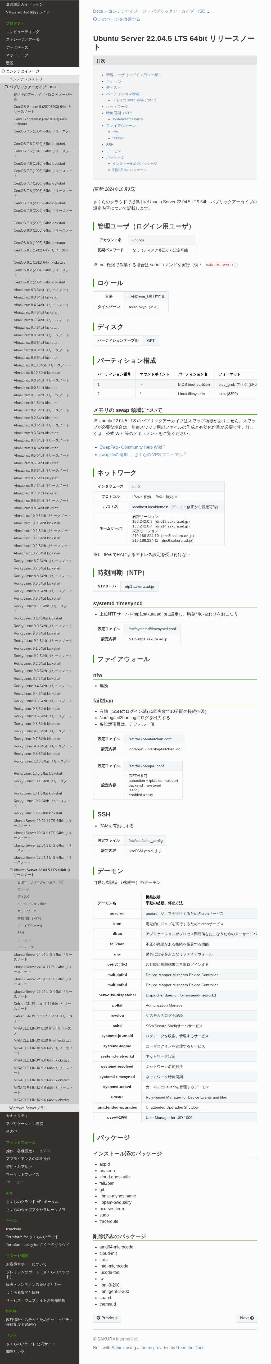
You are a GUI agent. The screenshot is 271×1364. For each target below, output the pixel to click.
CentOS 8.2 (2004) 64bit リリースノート (43, 272)
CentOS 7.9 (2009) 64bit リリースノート (43, 213)
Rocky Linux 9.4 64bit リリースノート (43, 686)
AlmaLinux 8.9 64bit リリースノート (41, 350)
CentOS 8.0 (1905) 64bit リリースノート (43, 232)
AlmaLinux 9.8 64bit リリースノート (41, 501)
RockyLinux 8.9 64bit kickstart (37, 598)
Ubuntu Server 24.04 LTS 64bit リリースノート (43, 957)
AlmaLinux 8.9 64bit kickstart (36, 358)
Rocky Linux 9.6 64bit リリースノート (43, 716)
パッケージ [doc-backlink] (113, 1137)
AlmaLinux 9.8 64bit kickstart (36, 508)
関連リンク (15, 1351)
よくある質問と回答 (22, 1292)
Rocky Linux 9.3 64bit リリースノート (43, 671)
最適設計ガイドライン (24, 4)
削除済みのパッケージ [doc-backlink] (119, 1236)
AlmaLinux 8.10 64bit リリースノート (42, 365)
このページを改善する (118, 19)
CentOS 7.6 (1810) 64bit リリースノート (43, 153)
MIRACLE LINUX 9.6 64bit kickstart (41, 1100)
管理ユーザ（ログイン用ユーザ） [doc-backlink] (146, 226)
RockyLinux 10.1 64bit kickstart (38, 793)
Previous (109, 1318)
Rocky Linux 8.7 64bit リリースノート (43, 561)
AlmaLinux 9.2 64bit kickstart (36, 418)
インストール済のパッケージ (134, 164)
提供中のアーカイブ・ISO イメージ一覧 (43, 97)
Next (245, 1318)
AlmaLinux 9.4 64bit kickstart (36, 448)
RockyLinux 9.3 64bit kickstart (37, 679)
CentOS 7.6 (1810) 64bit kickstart (39, 164)
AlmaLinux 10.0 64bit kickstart (37, 523)
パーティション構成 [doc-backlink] (126, 360)
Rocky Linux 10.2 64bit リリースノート (42, 803)
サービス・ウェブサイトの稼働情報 (35, 1300)
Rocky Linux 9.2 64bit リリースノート (43, 656)
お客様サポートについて (26, 1264)
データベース (17, 47)
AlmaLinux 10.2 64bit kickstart (37, 553)
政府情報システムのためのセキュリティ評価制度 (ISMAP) (39, 1321)
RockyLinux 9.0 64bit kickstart (37, 633)
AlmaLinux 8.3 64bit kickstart (36, 297)
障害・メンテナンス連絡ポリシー (34, 1284)
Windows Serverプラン (28, 1108)
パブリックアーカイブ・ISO (32, 87)
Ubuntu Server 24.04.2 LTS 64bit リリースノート (43, 981)
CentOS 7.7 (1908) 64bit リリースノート (43, 173)
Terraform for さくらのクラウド (32, 1237)
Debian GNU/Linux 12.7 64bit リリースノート (43, 1018)
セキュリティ (17, 1116)
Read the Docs (190, 1347)
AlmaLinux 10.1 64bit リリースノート (42, 531)
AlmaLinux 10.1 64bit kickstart (37, 538)
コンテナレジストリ (26, 79)
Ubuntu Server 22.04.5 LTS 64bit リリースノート (42, 872)
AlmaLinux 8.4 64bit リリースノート (41, 305)
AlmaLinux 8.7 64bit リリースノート (41, 320)
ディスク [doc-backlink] (110, 326)
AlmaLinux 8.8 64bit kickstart (36, 343)
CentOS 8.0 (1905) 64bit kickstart (39, 243)
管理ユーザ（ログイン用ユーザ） (41, 882)
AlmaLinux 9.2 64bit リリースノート (41, 410)
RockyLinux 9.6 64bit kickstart (37, 724)
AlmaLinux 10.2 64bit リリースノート (42, 546)
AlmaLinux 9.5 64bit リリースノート (41, 455)
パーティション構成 (31, 904)
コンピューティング (22, 32)
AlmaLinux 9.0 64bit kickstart (36, 388)
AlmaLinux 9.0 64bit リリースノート (41, 380)
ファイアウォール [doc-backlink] (123, 659)
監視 (9, 63)
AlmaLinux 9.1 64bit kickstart (36, 403)
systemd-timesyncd (127, 119)
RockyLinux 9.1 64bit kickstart (37, 648)
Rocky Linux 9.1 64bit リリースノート (43, 641)
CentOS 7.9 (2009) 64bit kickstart (39, 223)
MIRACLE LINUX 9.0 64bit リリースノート (43, 1050)
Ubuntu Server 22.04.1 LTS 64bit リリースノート (43, 847)
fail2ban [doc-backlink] (103, 701)
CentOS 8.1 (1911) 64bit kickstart (39, 262)
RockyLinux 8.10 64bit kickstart (38, 618)
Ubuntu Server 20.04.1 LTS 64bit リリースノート (43, 823)
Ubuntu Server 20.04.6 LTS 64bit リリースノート (43, 835)
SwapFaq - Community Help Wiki (131, 447)
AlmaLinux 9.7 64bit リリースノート (41, 486)
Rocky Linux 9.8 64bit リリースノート (43, 746)
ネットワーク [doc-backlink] (117, 472)
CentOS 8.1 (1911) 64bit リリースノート (43, 252)
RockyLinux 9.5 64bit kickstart (37, 709)
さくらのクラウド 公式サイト (30, 1344)
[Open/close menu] (3, 71)
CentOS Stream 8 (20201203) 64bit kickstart (40, 121)
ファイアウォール (30, 925)
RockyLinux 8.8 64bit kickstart (37, 583)
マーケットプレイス (22, 1174)
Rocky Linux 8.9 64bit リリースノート (43, 591)
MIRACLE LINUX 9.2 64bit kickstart (41, 1080)
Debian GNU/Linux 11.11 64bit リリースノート (42, 1006)
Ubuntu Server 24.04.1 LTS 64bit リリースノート (43, 969)
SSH (20, 932)
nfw (115, 132)
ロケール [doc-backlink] (110, 282)
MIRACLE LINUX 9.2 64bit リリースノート (43, 1070)
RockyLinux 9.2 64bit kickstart (37, 663)
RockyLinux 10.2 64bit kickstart (38, 813)
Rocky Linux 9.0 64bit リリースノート (43, 626)
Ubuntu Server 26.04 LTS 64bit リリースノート (43, 994)
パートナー (15, 1182)
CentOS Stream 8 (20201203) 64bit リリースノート (43, 109)
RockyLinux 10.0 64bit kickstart (38, 773)
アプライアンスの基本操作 (28, 1158)
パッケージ (25, 947)
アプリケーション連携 (24, 1124)
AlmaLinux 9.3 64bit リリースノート (41, 425)
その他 (11, 1131)
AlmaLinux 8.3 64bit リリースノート (41, 290)
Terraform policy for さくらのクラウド (37, 1244)
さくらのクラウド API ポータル (32, 1202)
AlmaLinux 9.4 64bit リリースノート (41, 440)
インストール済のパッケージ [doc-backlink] (127, 1153)
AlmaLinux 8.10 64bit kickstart (37, 373)
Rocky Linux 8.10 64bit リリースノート (42, 608)
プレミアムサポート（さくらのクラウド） (37, 1274)
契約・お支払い (19, 1166)
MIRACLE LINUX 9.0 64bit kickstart (41, 1060)
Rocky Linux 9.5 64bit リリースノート (43, 701)
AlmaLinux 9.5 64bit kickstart (36, 463)
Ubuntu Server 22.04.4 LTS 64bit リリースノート (43, 860)
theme (146, 1347)
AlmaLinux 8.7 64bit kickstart (36, 327)
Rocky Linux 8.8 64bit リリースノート (43, 576)
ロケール (23, 889)
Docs (98, 11)
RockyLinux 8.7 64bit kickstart (37, 568)
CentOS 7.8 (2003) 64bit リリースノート (43, 193)
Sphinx (118, 1347)
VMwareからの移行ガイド (27, 12)
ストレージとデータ (22, 39)
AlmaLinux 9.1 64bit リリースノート (41, 395)
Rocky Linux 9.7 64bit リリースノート (43, 731)
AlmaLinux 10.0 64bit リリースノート (42, 516)
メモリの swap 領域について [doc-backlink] (127, 410)
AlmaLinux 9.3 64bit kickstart (36, 433)
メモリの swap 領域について (134, 100)
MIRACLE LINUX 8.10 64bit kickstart (42, 1040)
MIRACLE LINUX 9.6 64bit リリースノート (43, 1090)
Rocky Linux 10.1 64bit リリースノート (42, 783)
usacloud (13, 1229)
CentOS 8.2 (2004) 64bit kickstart (39, 282)
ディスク (23, 896)
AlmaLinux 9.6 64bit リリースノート (41, 470)
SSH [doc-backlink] (103, 814)
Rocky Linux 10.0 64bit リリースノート (42, 763)
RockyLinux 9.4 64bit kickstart (37, 694)
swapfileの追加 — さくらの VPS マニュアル (141, 454)
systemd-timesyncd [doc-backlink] (118, 603)
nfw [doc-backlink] (97, 675)
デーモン (23, 940)
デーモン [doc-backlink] (110, 870)
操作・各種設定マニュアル (28, 1151)
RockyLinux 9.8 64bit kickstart (37, 754)
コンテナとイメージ (22, 71)
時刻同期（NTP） (30, 918)
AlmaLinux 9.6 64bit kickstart (36, 478)
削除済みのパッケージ (129, 170)
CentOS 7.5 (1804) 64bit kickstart (39, 144)
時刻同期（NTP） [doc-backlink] (122, 572)
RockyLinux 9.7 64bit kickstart (37, 739)
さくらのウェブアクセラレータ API (35, 1209)
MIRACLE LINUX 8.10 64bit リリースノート (42, 1030)
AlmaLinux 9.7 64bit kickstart (36, 493)
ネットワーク (17, 55)
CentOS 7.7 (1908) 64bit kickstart (39, 183)
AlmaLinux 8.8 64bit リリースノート (41, 335)
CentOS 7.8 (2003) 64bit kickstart (39, 203)
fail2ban (118, 138)
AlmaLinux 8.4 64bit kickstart (36, 312)
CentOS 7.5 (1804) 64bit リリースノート (43, 133)
